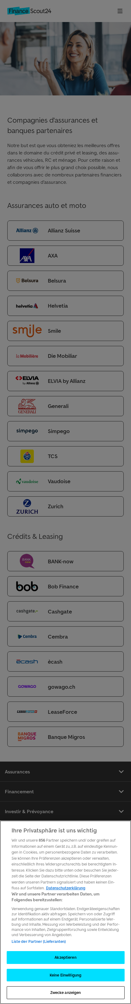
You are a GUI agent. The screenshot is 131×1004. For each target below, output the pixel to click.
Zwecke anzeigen (65, 992)
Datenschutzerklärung (65, 888)
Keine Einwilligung (65, 975)
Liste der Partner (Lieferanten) (39, 941)
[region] (65, 912)
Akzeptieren (65, 957)
